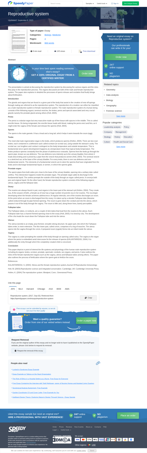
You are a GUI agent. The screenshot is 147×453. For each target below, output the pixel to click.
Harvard (30, 289)
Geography (111, 105)
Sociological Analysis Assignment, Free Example (30, 388)
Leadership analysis (112, 127)
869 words (49, 43)
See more (120, 116)
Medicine (56, 35)
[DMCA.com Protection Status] (62, 440)
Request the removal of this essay (30, 351)
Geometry (110, 90)
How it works (78, 427)
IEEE (59, 289)
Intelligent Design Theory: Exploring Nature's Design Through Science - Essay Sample (44, 397)
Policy (126, 127)
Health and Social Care (123, 142)
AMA (67, 289)
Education (128, 137)
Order (55, 427)
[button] (20, 3)
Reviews (69, 427)
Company (108, 132)
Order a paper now (86, 320)
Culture (107, 142)
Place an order (128, 415)
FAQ (104, 427)
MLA (20, 289)
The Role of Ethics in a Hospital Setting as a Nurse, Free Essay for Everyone (40, 379)
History (117, 137)
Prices (61, 427)
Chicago (41, 289)
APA (13, 289)
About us (89, 427)
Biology (48, 35)
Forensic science (114, 111)
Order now (87, 73)
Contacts (98, 427)
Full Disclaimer (31, 442)
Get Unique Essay (130, 3)
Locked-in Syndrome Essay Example (26, 369)
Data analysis (112, 95)
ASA (51, 289)
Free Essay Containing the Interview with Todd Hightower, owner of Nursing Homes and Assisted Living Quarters (53, 383)
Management (121, 132)
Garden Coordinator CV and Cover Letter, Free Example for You (36, 392)
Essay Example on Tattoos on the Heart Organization (32, 374)
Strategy (107, 137)
